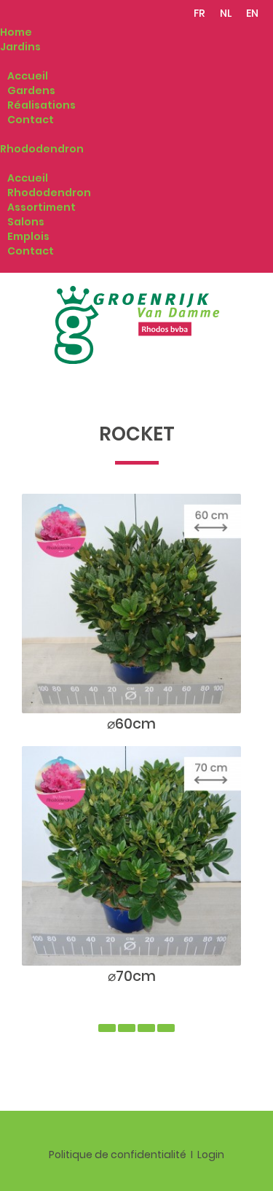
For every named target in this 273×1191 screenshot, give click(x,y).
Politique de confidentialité (117, 1154)
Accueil (27, 76)
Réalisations (41, 105)
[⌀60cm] (131, 603)
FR (199, 13)
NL (226, 13)
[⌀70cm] (131, 855)
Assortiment (41, 207)
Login (210, 1154)
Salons (25, 221)
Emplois (28, 236)
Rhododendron (42, 148)
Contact (30, 119)
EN (252, 13)
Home (16, 32)
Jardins (20, 46)
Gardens (31, 90)
